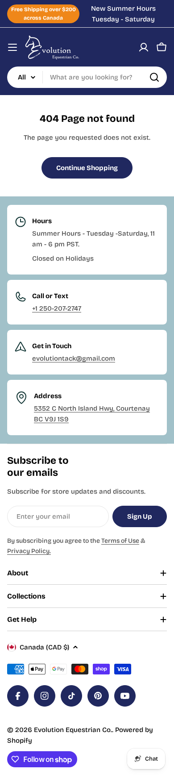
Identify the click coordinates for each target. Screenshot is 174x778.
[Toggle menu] (12, 47)
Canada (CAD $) (44, 647)
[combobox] (87, 77)
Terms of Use (120, 541)
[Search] (154, 77)
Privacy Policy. (29, 551)
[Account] (143, 47)
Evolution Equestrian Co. (73, 730)
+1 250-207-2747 (56, 308)
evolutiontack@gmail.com (73, 358)
